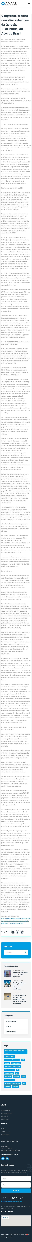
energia (7, 1063)
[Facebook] (13, 932)
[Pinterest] (22, 932)
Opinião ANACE (11, 1031)
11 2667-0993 (12, 1198)
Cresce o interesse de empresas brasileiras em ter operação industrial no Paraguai (19, 999)
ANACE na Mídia (11, 1021)
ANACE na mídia (5, 1132)
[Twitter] (17, 932)
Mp (24, 1083)
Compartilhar (5, 932)
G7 (17, 1070)
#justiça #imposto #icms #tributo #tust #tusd (14, 1052)
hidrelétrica (8, 1076)
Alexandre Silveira (9, 1056)
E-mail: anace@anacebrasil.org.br (11, 1201)
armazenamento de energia (12, 1059)
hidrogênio (16, 1076)
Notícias (8, 1026)
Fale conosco (5, 1119)
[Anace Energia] (9, 3)
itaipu (23, 1076)
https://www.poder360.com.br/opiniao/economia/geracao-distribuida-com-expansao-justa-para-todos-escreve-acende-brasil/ (15, 921)
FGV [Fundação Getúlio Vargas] (12, 1066)
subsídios (15, 1086)
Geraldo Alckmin (9, 1073)
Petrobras (7, 1086)
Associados (4, 1116)
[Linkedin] (7, 1158)
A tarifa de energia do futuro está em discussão (20, 974)
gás (17, 1073)
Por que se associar (6, 1113)
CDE (23, 1059)
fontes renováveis (9, 1070)
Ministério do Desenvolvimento (12, 1083)
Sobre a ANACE (5, 1110)
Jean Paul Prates (9, 1080)
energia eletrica (16, 1063)
